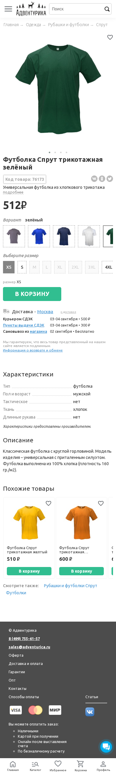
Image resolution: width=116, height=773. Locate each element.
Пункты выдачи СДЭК (23, 325)
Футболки (16, 592)
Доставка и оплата (26, 663)
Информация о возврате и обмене (33, 350)
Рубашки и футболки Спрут (70, 585)
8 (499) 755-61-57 (24, 638)
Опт (12, 680)
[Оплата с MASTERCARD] (35, 716)
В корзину (29, 571)
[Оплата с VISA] (16, 716)
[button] (49, 152)
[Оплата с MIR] (55, 716)
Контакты (17, 688)
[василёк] (39, 236)
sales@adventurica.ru (29, 647)
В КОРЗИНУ (32, 294)
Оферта (16, 655)
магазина (38, 331)
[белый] (89, 236)
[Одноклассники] (102, 178)
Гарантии (17, 672)
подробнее (13, 192)
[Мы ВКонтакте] (89, 715)
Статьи (91, 697)
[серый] (14, 236)
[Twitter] (109, 178)
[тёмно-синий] (64, 236)
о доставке (68, 311)
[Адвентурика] (32, 9)
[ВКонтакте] (94, 178)
